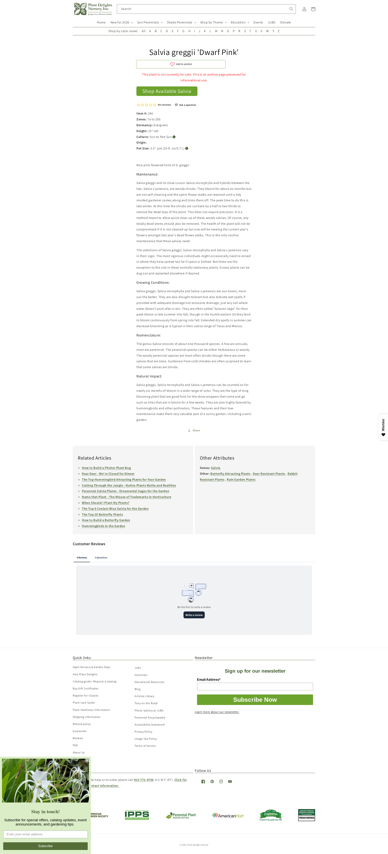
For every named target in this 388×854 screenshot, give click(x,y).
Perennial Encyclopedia (150, 717)
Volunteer (141, 675)
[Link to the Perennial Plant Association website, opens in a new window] (180, 818)
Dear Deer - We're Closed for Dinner (108, 474)
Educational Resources (149, 682)
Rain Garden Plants (241, 479)
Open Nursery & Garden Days (91, 667)
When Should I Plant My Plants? (105, 503)
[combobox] (206, 9)
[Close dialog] (87, 760)
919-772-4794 (144, 780)
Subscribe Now (255, 699)
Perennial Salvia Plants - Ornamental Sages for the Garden (125, 491)
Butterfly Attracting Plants (230, 474)
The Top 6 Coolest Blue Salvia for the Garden (115, 508)
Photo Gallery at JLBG (149, 710)
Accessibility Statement (150, 724)
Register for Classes (85, 695)
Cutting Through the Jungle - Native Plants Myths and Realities (129, 485)
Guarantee (79, 731)
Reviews (78, 738)
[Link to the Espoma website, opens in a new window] (271, 820)
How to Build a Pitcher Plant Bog (106, 468)
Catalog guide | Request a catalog (95, 681)
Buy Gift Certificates (86, 688)
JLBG (271, 22)
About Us (79, 752)
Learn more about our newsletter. (217, 712)
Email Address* (208, 679)
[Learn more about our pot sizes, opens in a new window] (186, 148)
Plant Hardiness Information (91, 710)
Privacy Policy (143, 731)
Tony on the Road (146, 703)
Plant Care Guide (84, 702)
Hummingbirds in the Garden (103, 526)
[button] (121, 22)
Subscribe (45, 846)
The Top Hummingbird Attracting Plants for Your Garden (124, 479)
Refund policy (82, 724)
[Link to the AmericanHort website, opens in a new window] (228, 816)
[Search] (291, 8)
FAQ (75, 745)
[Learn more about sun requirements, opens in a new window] (174, 137)
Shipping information (87, 717)
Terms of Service (145, 746)
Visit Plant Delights (85, 674)
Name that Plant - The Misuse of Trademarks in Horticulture (126, 497)
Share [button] (196, 430)
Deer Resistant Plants (269, 474)
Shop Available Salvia (166, 91)
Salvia (215, 468)
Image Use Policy (146, 739)
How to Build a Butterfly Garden (106, 520)
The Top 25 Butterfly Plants (102, 514)
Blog (137, 689)
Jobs (138, 667)
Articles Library (144, 696)
